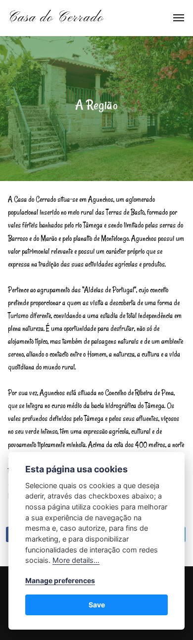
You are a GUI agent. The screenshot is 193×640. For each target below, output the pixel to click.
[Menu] (173, 18)
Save (97, 604)
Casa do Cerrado (55, 18)
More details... (75, 560)
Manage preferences (60, 580)
